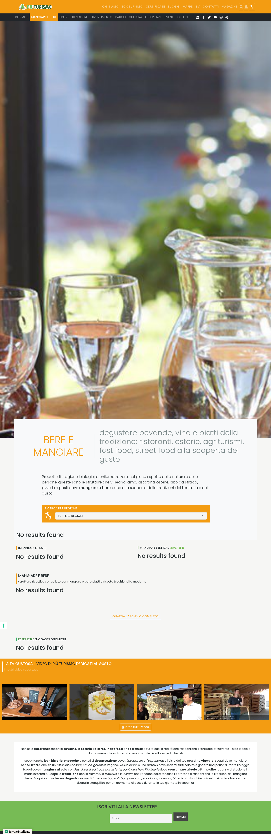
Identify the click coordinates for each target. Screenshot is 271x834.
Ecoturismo (132, 6)
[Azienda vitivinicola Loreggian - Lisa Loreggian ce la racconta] (34, 702)
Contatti (211, 6)
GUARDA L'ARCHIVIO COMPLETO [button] (135, 616)
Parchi (120, 17)
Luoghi (174, 6)
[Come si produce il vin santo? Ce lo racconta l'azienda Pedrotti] (236, 702)
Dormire (21, 17)
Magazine (229, 6)
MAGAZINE (176, 548)
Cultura (135, 17)
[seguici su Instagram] (221, 17)
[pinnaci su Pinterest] (227, 17)
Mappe (188, 6)
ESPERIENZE (26, 639)
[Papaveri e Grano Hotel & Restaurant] (102, 702)
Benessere (80, 17)
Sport (64, 17)
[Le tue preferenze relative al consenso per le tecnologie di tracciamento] (3, 625)
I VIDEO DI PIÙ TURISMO (54, 663)
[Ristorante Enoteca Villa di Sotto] (169, 702)
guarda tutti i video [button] (135, 727)
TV (198, 6)
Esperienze (153, 17)
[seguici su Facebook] (203, 17)
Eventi (169, 17)
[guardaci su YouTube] (215, 17)
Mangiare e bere (44, 17)
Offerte (183, 17)
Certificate (155, 6)
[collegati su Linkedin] (197, 17)
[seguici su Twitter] (209, 17)
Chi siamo (110, 6)
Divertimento (101, 17)
